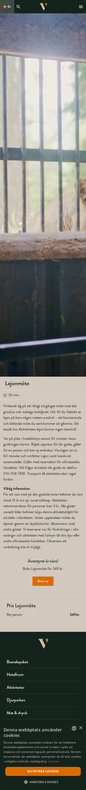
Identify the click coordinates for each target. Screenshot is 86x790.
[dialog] (43, 756)
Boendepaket (17, 662)
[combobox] (74, 728)
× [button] (80, 728)
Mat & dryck (17, 713)
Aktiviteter (15, 687)
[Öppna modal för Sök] (19, 6)
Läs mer (53, 761)
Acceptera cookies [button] (43, 771)
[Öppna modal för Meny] (81, 6)
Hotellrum (15, 674)
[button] (43, 782)
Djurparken (16, 700)
